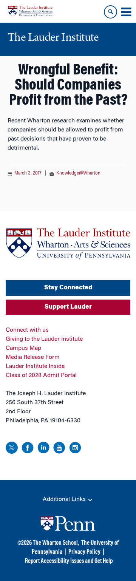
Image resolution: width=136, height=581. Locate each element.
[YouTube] (59, 449)
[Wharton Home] (30, 11)
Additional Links (65, 499)
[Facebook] (28, 449)
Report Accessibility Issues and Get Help (69, 561)
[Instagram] (75, 449)
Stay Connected (68, 288)
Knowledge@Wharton (78, 173)
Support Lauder (68, 307)
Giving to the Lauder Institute (44, 339)
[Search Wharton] (110, 12)
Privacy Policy (84, 552)
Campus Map (23, 348)
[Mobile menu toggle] (125, 12)
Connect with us (27, 330)
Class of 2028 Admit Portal (41, 375)
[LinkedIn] (43, 449)
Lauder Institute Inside (35, 366)
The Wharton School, (56, 543)
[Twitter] (12, 449)
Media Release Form (33, 357)
